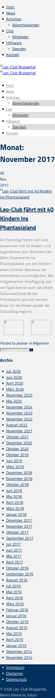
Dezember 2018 (19, 473)
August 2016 (16, 580)
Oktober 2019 (17, 455)
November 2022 (19, 419)
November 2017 (19, 526)
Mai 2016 (14, 592)
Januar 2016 (16, 616)
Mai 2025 (14, 401)
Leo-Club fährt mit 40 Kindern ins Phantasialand (27, 218)
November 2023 (19, 413)
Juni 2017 (14, 550)
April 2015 (14, 640)
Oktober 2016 (17, 568)
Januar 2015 (16, 645)
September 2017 (19, 538)
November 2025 (19, 395)
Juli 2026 (13, 371)
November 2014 (19, 657)
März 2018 (15, 508)
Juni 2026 (14, 377)
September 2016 (19, 574)
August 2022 (16, 425)
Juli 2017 (13, 544)
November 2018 (19, 479)
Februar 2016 (17, 610)
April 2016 (14, 598)
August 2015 (16, 628)
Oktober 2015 (17, 622)
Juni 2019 (14, 461)
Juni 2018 (14, 490)
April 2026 (14, 383)
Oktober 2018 (17, 484)
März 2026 (15, 389)
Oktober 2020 (17, 449)
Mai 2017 (14, 556)
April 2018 (14, 502)
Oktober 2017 (17, 532)
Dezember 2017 (19, 520)
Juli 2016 (13, 586)
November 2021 (19, 431)
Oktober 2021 (17, 437)
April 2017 (14, 562)
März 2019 (15, 467)
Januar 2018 (16, 514)
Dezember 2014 (19, 651)
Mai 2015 (14, 634)
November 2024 (19, 407)
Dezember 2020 (19, 443)
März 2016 (15, 604)
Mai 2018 (14, 496)
